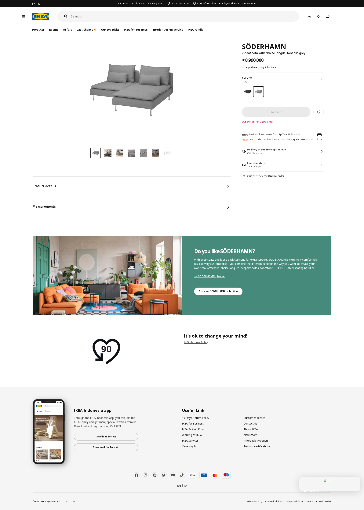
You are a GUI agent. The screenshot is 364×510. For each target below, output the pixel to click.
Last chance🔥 (86, 29)
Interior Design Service (167, 29)
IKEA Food (123, 3)
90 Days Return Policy (195, 418)
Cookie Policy (324, 501)
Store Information (206, 3)
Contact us (250, 423)
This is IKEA (251, 429)
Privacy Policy (254, 501)
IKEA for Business (136, 29)
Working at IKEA (192, 435)
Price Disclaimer (274, 501)
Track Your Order (180, 3)
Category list (190, 446)
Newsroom (250, 435)
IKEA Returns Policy (196, 342)
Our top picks (110, 29)
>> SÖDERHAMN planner (209, 276)
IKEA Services (249, 3)
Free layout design (229, 3)
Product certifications (257, 446)
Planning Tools (156, 3)
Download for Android (106, 447)
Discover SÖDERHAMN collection (218, 291)
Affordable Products (256, 440)
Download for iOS (106, 436)
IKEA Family (195, 29)
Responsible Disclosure (299, 501)
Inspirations (138, 3)
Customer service (254, 418)
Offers (67, 29)
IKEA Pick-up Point (193, 429)
